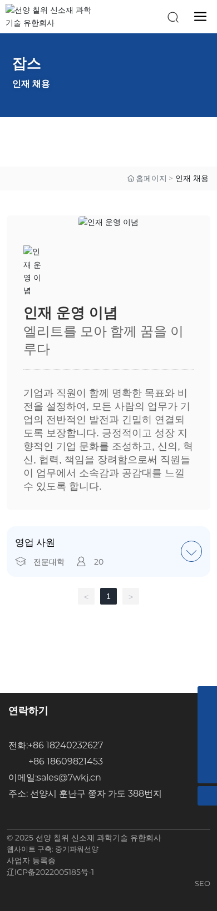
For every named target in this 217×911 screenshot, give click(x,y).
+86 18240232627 (65, 745)
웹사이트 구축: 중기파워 (45, 848)
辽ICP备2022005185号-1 (50, 872)
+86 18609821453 (65, 761)
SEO (202, 883)
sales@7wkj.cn (69, 777)
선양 (91, 848)
